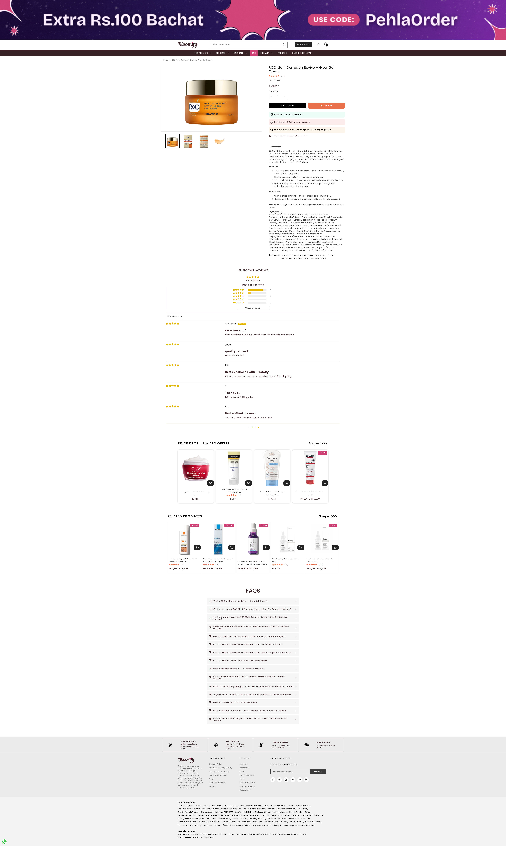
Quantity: (273, 91)
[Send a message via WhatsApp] (4, 841)
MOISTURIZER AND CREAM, (303, 255)
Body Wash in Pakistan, (244, 812)
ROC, (317, 255)
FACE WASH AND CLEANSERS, (209, 822)
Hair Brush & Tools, (271, 822)
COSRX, (181, 819)
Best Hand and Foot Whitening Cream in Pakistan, (222, 809)
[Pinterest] (293, 779)
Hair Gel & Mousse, (296, 822)
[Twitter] (279, 779)
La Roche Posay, (236, 825)
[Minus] (271, 96)
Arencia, (190, 805)
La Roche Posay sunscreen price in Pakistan (297, 825)
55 (274, 136)
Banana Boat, (217, 805)
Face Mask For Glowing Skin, (299, 819)
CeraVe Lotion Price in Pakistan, (218, 815)
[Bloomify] (191, 760)
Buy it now (326, 105)
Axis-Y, (205, 805)
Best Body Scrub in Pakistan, (252, 805)
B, (210, 805)
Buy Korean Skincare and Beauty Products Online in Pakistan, (279, 812)
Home (165, 60)
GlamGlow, (245, 822)
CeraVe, (308, 812)
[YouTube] (299, 779)
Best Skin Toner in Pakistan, (188, 812)
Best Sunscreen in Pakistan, (212, 812)
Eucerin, (235, 819)
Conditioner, (319, 815)
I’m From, (217, 825)
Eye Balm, (253, 819)
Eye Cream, (271, 819)
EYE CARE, (262, 819)
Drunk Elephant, (198, 819)
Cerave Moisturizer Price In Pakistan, (246, 815)
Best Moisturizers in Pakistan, (254, 809)
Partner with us (303, 44)
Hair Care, (284, 822)
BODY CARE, (228, 812)
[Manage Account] (319, 44)
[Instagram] (286, 779)
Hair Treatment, (195, 825)
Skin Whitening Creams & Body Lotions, (299, 258)
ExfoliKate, (244, 819)
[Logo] (188, 45)
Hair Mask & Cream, (313, 822)
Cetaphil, (265, 815)
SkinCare (322, 258)
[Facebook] (272, 779)
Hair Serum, (182, 825)
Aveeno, (198, 805)
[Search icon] (284, 45)
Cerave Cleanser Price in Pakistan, (191, 815)
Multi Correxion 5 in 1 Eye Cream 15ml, (192, 834)
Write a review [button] (253, 307)
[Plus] (285, 96)
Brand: (272, 80)
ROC (279, 80)
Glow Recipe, (257, 822)
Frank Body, (235, 822)
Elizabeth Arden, (224, 819)
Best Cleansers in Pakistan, (275, 805)
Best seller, (286, 255)
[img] (172, 323)
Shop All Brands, (327, 255)
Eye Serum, (282, 819)
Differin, (188, 819)
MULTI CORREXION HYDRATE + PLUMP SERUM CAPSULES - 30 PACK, (281, 834)
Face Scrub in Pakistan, (187, 822)
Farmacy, (225, 822)
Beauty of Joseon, (232, 805)
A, (178, 805)
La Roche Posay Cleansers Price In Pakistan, (261, 825)
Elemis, (214, 819)
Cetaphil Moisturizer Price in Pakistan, (285, 815)
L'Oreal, (225, 825)
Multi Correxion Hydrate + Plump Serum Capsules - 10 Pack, (231, 834)
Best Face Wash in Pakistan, (189, 809)
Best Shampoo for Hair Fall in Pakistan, (292, 809)
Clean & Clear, (307, 815)
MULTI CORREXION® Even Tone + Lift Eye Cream (196, 837)
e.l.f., (208, 819)
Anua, (183, 805)
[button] (274, 76)
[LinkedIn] (306, 779)
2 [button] (252, 427)
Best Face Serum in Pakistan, (299, 805)
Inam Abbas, (207, 825)
